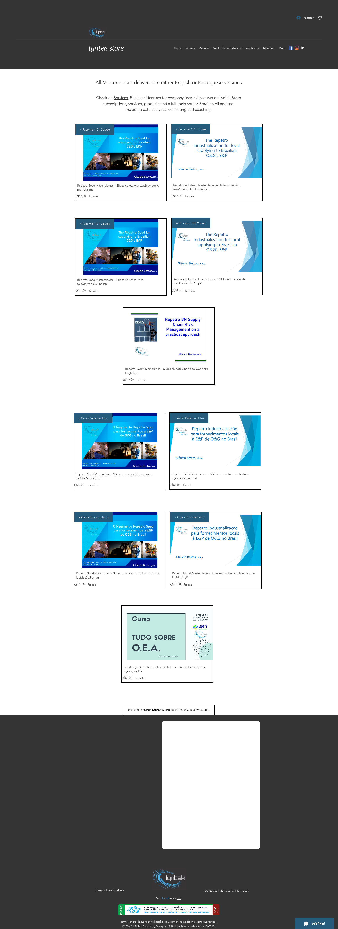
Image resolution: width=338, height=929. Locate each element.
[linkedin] (303, 48)
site (179, 898)
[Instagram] (297, 48)
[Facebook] (291, 48)
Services (121, 97)
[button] (320, 18)
